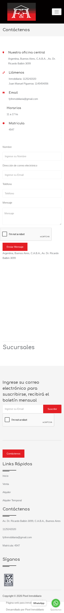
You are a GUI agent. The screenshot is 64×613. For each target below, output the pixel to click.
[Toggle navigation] (56, 11)
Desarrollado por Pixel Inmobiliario (25, 609)
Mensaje (7, 202)
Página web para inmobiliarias (22, 602)
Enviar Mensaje (15, 246)
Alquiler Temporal (12, 500)
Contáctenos (13, 453)
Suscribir (52, 409)
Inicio (5, 475)
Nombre (7, 146)
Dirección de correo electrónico (20, 165)
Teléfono (7, 184)
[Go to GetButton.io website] (55, 610)
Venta (6, 484)
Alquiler (7, 492)
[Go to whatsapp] (56, 603)
